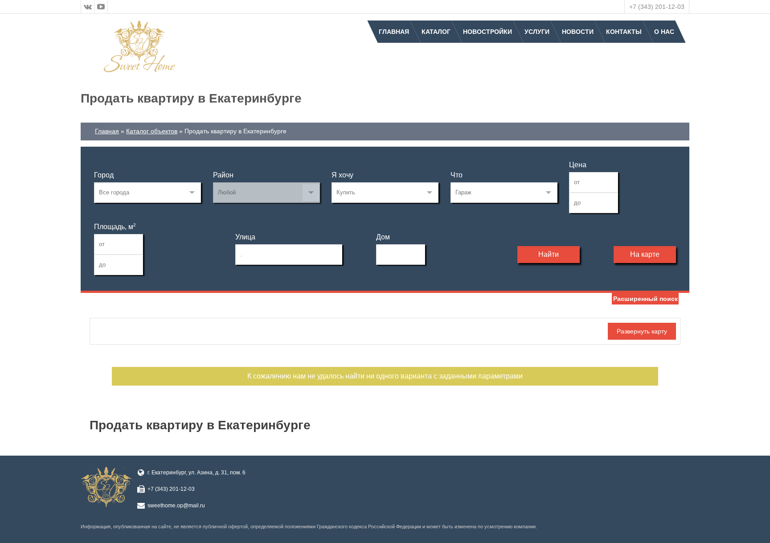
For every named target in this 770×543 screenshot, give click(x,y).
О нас (664, 31)
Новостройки (487, 31)
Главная (394, 31)
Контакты (624, 31)
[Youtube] (101, 6)
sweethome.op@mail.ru (176, 505)
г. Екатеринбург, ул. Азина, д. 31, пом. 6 (196, 472)
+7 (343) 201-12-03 (656, 6)
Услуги (536, 31)
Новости (578, 31)
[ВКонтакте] (87, 6)
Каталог (436, 31)
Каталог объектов (151, 131)
